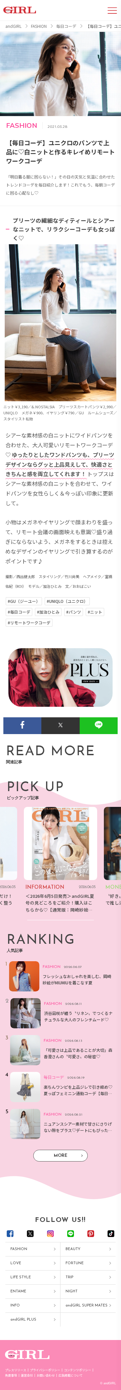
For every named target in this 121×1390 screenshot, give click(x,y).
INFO (15, 1305)
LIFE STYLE (20, 1277)
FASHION (18, 1249)
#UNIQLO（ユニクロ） (67, 601)
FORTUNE (75, 1263)
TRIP (69, 1277)
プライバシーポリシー (45, 1370)
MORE (60, 1155)
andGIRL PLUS (23, 1320)
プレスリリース (15, 1370)
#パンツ (73, 612)
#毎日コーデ (19, 612)
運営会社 (27, 1375)
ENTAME (18, 1291)
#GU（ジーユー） (24, 601)
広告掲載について (70, 1375)
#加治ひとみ (48, 612)
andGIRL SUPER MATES (87, 1305)
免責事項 (11, 1375)
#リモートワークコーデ (29, 623)
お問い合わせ (46, 1375)
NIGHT (72, 1291)
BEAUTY (73, 1249)
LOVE (15, 1263)
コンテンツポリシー (77, 1370)
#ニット (95, 612)
